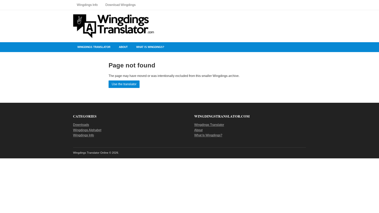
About (123, 47)
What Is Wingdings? (150, 47)
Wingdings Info (87, 5)
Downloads (81, 124)
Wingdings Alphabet (87, 130)
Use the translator (124, 84)
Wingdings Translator (93, 47)
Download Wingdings (120, 5)
